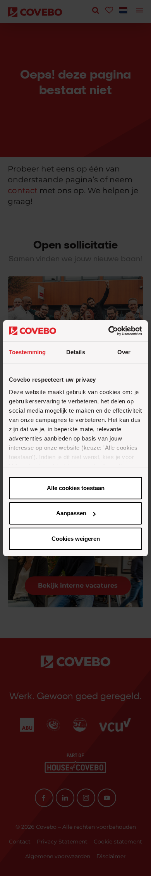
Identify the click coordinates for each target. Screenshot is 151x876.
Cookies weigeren (75, 538)
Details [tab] (75, 352)
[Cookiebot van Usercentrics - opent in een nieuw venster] (108, 331)
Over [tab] (123, 352)
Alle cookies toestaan (76, 488)
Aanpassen (71, 513)
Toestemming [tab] (27, 352)
